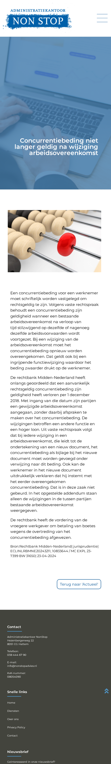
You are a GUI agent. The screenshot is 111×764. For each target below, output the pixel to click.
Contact (12, 735)
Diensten (13, 711)
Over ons (13, 719)
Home (11, 702)
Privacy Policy (16, 727)
